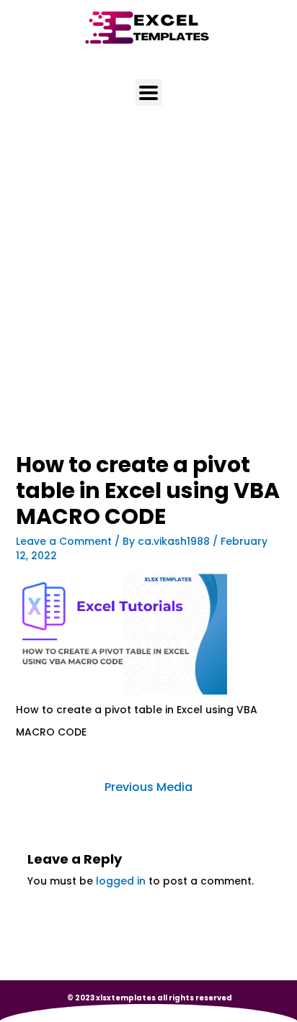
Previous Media (148, 787)
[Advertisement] (148, 298)
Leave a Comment (64, 541)
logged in (121, 881)
